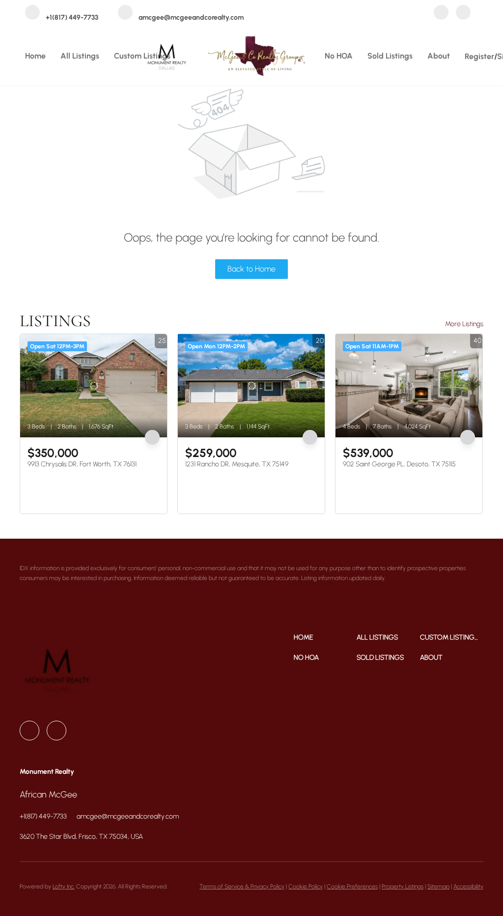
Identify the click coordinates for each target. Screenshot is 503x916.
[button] (325, 637)
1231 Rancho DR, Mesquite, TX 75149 (236, 464)
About (438, 56)
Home (35, 56)
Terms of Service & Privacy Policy (241, 886)
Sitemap (438, 886)
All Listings (79, 56)
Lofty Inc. (64, 886)
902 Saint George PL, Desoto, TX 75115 (399, 464)
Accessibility (468, 886)
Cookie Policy (305, 886)
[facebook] (441, 13)
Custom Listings (142, 56)
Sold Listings (390, 56)
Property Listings (402, 886)
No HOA (339, 56)
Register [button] (479, 56)
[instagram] (463, 13)
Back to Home (251, 269)
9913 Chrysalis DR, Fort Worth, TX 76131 (82, 464)
